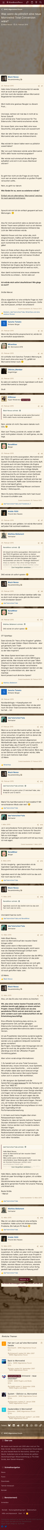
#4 (42, 379)
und (17, 504)
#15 (41, 861)
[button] (3, 2)
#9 (42, 591)
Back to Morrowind (16, 1360)
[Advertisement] (22, 51)
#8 (42, 543)
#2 (42, 331)
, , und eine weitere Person (22, 313)
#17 (41, 935)
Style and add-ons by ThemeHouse (18, 1521)
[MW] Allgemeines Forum (27, 1348)
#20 (41, 1246)
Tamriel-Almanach (7, 1486)
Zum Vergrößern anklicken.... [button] (22, 567)
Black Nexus (7, 24)
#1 (42, 86)
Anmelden (5, 1502)
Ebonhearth (12, 1348)
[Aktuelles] (36, 2)
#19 (41, 1218)
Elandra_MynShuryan (17, 1417)
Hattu (10, 1363)
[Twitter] (6, 1526)
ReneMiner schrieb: (10, 547)
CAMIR (10, 1381)
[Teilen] (38, 86)
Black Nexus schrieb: (10, 410)
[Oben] (24, 1513)
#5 (42, 406)
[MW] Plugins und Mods (23, 1381)
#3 (42, 353)
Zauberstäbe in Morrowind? (20, 1409)
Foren (3, 1477)
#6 (42, 453)
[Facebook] (2, 1526)
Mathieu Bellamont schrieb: (13, 624)
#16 (41, 897)
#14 (41, 825)
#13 (41, 781)
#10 (41, 620)
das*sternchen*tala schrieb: (13, 786)
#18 (41, 996)
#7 (42, 520)
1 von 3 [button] (14, 1279)
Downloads (5, 1481)
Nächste (23, 1279)
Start (20, 1513)
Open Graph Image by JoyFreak (12, 1523)
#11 (41, 699)
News (3, 1472)
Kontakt (4, 1490)
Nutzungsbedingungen (17, 1510)
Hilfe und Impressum (9, 1513)
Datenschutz (31, 1510)
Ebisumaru (14, 1401)
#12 (41, 727)
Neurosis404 (12, 1396)
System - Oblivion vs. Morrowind (22, 1394)
